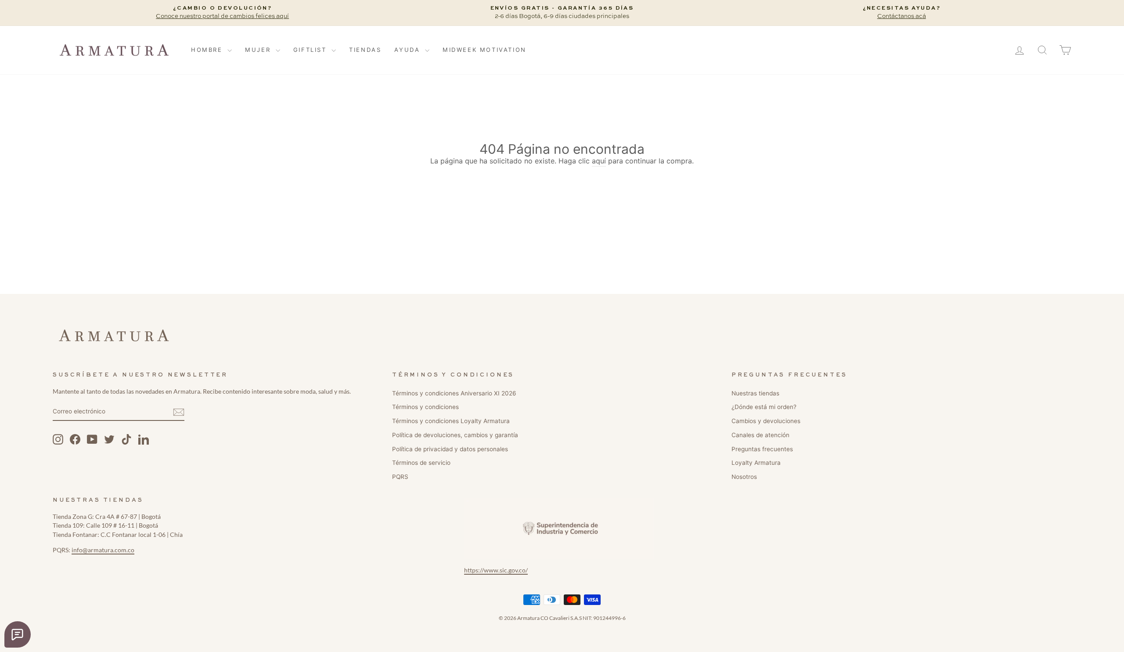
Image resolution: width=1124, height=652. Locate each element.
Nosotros (744, 476)
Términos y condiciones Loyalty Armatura (451, 420)
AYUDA (408, 49)
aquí (599, 160)
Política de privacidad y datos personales (450, 449)
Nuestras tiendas (755, 393)
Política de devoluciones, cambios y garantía (455, 434)
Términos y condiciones (425, 406)
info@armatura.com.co (103, 550)
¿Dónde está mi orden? (763, 406)
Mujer (259, 49)
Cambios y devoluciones (765, 420)
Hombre (208, 49)
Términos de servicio (421, 462)
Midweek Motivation (484, 49)
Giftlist (311, 49)
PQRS (400, 476)
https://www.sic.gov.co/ (496, 570)
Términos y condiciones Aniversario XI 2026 (454, 393)
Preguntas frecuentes (762, 449)
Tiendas (365, 49)
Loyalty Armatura (756, 462)
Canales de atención (760, 434)
